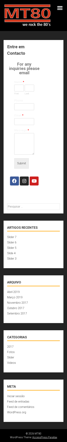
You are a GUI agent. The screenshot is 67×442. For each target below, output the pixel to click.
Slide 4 (11, 253)
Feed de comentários (20, 407)
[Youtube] (34, 181)
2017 (10, 346)
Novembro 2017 (17, 302)
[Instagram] (24, 181)
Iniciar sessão (16, 396)
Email (18, 115)
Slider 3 (11, 258)
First (16, 93)
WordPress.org (16, 412)
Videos (11, 363)
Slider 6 (11, 242)
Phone (18, 100)
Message (21, 130)
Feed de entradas (18, 401)
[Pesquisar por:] (33, 206)
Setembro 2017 (17, 313)
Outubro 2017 (15, 308)
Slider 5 (11, 248)
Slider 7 (11, 237)
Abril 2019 (13, 292)
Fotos (11, 352)
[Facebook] (14, 181)
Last (27, 93)
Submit (21, 163)
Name (19, 82)
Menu (59, 7)
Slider (10, 357)
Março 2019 (15, 297)
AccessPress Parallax (44, 437)
